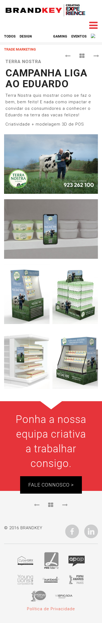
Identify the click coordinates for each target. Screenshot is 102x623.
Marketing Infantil (22, 43)
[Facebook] (72, 531)
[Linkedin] (91, 531)
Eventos (78, 36)
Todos (10, 36)
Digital (42, 36)
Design (26, 36)
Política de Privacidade (51, 608)
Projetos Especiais (62, 43)
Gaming (60, 36)
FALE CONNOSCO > (51, 485)
